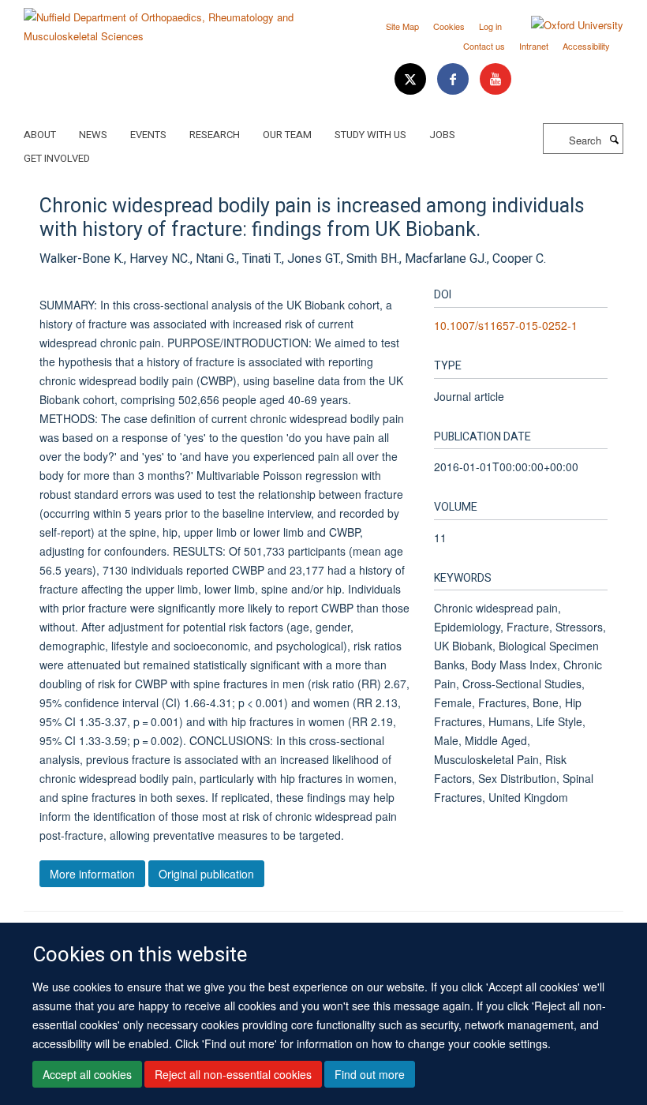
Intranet (533, 45)
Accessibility (586, 45)
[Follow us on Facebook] (454, 79)
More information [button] (92, 874)
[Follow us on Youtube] (495, 79)
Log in (490, 26)
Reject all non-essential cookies (233, 1074)
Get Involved (57, 158)
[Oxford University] (565, 25)
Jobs (442, 134)
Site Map (402, 26)
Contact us (484, 45)
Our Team (287, 134)
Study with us (370, 134)
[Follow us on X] (412, 79)
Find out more (370, 1074)
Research (214, 134)
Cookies (449, 26)
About (40, 134)
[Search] (614, 139)
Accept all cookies (87, 1074)
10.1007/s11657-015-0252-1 (506, 325)
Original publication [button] (206, 874)
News (93, 134)
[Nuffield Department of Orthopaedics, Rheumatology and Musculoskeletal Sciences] (168, 20)
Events (148, 134)
